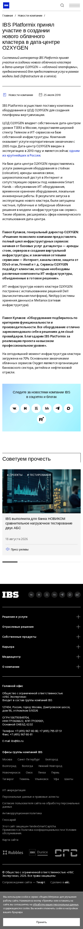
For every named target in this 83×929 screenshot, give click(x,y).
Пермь (55, 772)
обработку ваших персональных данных (55, 904)
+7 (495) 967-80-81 (21, 734)
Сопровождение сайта (17, 882)
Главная (7, 15)
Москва (7, 759)
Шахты (68, 779)
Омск (29, 772)
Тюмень (24, 779)
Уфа (56, 779)
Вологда (27, 766)
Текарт (40, 882)
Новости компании (30, 15)
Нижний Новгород (50, 766)
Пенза (42, 772)
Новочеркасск (11, 772)
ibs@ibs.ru (17, 741)
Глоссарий (9, 820)
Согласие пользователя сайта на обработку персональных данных (41, 804)
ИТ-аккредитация (13, 790)
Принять (41, 922)
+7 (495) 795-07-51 (50, 731)
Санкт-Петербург (29, 759)
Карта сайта (10, 840)
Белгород (51, 759)
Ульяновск (41, 779)
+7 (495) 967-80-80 (53, 5)
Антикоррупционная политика (22, 813)
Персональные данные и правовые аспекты (30, 796)
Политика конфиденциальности (42, 830)
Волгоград (9, 766)
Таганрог (8, 779)
